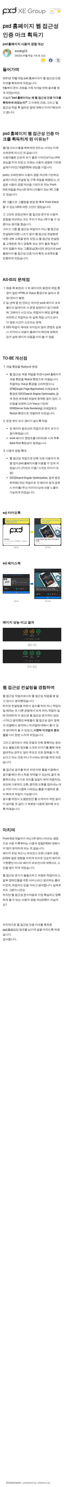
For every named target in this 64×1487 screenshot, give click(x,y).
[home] (24, 10)
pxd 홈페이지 (11, 929)
